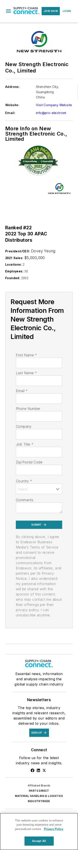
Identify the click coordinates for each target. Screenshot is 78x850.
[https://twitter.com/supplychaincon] (44, 770)
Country (24, 481)
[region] (39, 831)
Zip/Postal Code (29, 462)
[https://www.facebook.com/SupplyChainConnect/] (32, 770)
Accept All (39, 841)
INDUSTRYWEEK (39, 801)
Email (22, 391)
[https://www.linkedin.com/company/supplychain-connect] (38, 770)
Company (24, 426)
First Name (26, 355)
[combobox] (39, 489)
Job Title (24, 444)
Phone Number (28, 408)
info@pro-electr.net (51, 113)
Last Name (26, 373)
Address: (12, 87)
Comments (24, 500)
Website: (12, 105)
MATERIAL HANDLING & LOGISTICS (39, 796)
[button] (8, 11)
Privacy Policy (53, 829)
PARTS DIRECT (39, 790)
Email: (10, 113)
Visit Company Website (54, 105)
